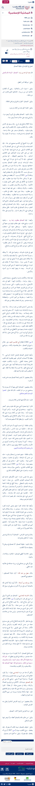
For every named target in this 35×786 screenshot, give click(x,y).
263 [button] (15, 61)
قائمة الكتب (26, 28)
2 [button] (28, 61)
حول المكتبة (26, 25)
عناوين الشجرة (10, 753)
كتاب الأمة (26, 21)
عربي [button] (30, 2)
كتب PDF (27, 18)
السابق (9, 742)
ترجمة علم (19, 753)
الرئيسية (30, 41)
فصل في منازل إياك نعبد (28, 43)
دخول (5, 1)
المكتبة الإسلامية (19, 12)
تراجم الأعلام (25, 35)
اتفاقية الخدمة (20, 763)
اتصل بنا (13, 763)
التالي (5, 742)
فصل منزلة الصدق (18, 43)
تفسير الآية (29, 753)
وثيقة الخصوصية (29, 763)
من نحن (7, 763)
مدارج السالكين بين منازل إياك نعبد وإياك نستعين (17, 41)
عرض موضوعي (26, 32)
